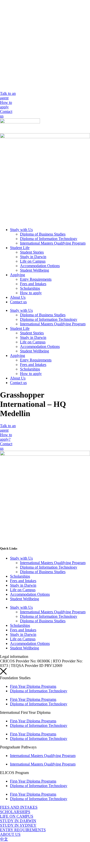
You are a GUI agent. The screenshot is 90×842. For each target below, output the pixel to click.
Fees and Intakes (33, 284)
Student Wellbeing (34, 270)
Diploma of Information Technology (48, 239)
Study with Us (21, 229)
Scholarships (30, 288)
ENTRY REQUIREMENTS (23, 830)
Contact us (18, 302)
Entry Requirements (36, 279)
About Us (18, 297)
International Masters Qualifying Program (53, 243)
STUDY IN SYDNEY (18, 825)
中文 (4, 839)
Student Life (20, 248)
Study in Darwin (33, 257)
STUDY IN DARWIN (18, 821)
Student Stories (32, 252)
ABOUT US (10, 834)
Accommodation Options (40, 266)
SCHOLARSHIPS (15, 812)
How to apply (31, 293)
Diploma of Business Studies (43, 234)
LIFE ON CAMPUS (16, 816)
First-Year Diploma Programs (33, 686)
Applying (17, 275)
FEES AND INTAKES (19, 807)
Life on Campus (33, 261)
